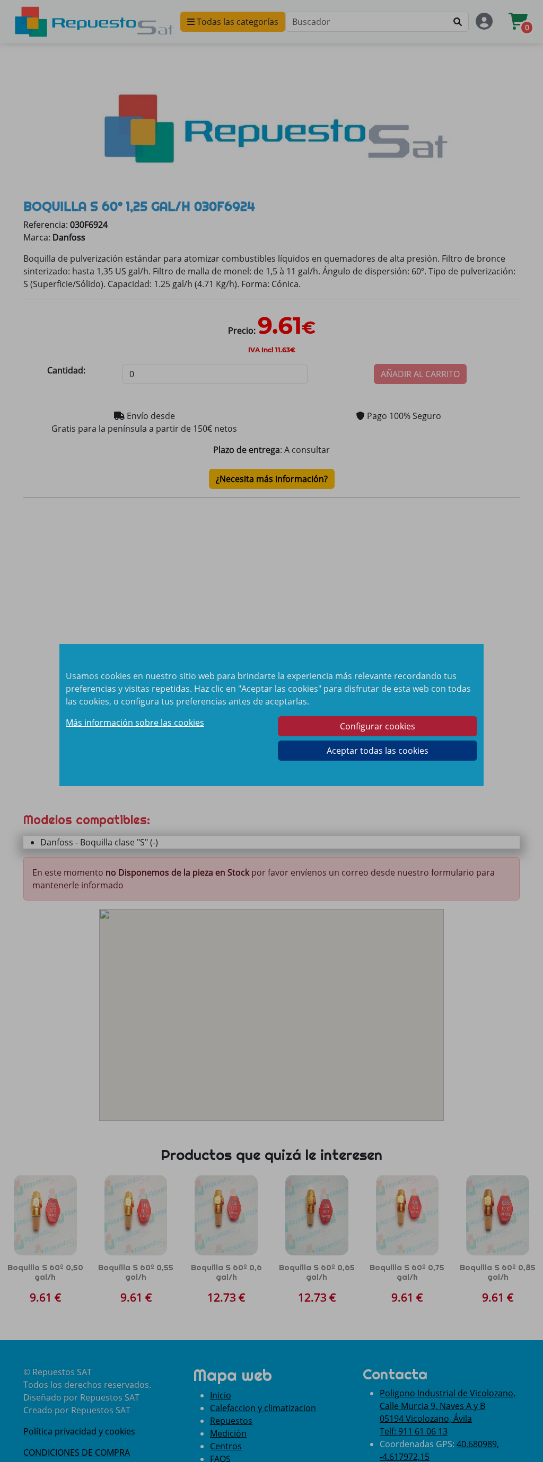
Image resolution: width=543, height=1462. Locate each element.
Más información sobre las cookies (135, 722)
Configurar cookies (377, 726)
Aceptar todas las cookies (377, 750)
